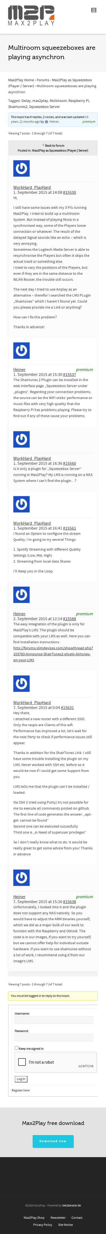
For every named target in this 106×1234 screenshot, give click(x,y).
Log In (21, 1079)
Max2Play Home (21, 80)
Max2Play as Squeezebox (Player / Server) (60, 151)
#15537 (69, 374)
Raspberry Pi (78, 100)
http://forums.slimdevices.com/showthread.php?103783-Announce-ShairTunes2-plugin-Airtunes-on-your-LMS (53, 654)
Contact (76, 1218)
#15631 (67, 707)
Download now (53, 1141)
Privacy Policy (42, 1225)
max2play (40, 100)
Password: (22, 1031)
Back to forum (54, 146)
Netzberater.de (71, 1206)
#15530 (69, 192)
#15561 (69, 528)
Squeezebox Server (44, 106)
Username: (22, 1014)
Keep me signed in (31, 1049)
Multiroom (58, 100)
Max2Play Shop (34, 1218)
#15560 (69, 463)
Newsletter (58, 1218)
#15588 (69, 618)
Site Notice (65, 1225)
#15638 (69, 901)
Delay (26, 100)
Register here (21, 1090)
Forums (43, 80)
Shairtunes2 (17, 106)
